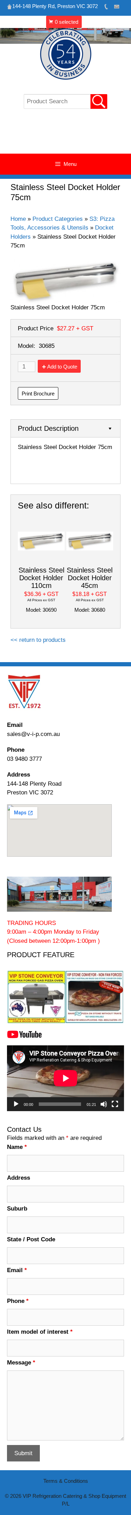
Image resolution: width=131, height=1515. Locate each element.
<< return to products (38, 640)
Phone (18, 1301)
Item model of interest (40, 1331)
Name (17, 1147)
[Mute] (103, 1104)
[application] (65, 1078)
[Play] (16, 1104)
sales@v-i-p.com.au (33, 734)
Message (21, 1362)
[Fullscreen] (114, 1104)
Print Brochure (38, 394)
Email (17, 1270)
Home (18, 219)
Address (18, 1177)
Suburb (17, 1208)
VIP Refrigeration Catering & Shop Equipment (65, 134)
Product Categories (57, 219)
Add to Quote (62, 367)
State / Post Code (31, 1239)
